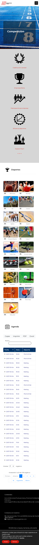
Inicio (6, 498)
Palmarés (7, 500)
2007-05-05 (10, 442)
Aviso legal (7, 502)
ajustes (22, 538)
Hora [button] (18, 350)
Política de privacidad (19, 502)
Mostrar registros (12, 466)
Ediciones (12, 498)
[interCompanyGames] (7, 3)
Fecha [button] (6, 350)
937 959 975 (9, 517)
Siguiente (19, 480)
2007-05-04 (10, 354)
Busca (7, 340)
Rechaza (14, 541)
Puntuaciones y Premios (24, 498)
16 (13, 480)
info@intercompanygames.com (16, 519)
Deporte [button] (27, 350)
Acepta (6, 541)
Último (27, 480)
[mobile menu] (36, 3)
